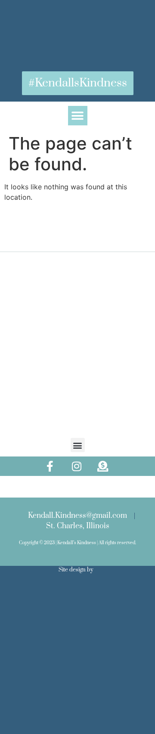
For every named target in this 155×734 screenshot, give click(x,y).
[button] (77, 115)
